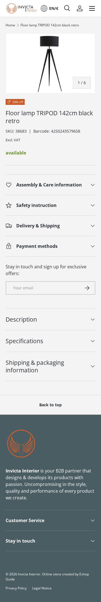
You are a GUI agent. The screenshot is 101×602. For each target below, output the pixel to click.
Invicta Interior (29, 574)
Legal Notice (42, 588)
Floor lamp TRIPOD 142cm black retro (49, 25)
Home (10, 25)
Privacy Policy (16, 588)
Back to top (50, 404)
